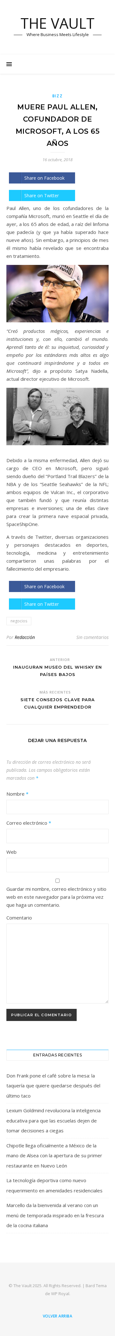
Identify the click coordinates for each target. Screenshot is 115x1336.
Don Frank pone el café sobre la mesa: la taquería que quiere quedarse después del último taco (53, 1085)
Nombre (17, 794)
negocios (19, 621)
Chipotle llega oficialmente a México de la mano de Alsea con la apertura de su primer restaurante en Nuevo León (54, 1155)
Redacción (25, 637)
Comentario (19, 917)
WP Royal (60, 1293)
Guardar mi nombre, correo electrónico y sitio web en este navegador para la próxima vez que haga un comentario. (56, 897)
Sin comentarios (92, 637)
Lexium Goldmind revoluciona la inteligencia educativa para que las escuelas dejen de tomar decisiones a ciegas (53, 1120)
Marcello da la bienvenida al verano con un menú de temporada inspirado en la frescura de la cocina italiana (55, 1215)
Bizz (57, 96)
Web (11, 852)
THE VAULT (57, 23)
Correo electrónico (28, 823)
